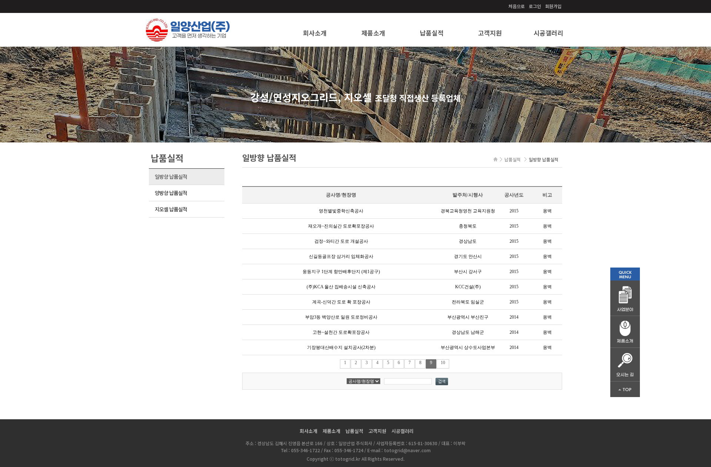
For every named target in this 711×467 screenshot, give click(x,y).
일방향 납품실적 (171, 176)
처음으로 (516, 6)
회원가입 (553, 6)
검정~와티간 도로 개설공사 (341, 241)
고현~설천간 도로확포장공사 (341, 332)
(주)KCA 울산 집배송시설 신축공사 (341, 286)
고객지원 (490, 32)
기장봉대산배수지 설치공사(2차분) (341, 347)
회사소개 (315, 32)
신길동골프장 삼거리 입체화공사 (341, 256)
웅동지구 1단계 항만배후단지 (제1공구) (341, 271)
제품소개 (373, 32)
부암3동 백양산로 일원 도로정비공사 (341, 317)
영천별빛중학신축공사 (341, 211)
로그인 (535, 6)
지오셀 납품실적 (171, 209)
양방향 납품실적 (171, 192)
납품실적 (432, 32)
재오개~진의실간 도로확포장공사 (341, 226)
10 (443, 362)
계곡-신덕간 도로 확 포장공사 (341, 302)
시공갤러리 (548, 32)
